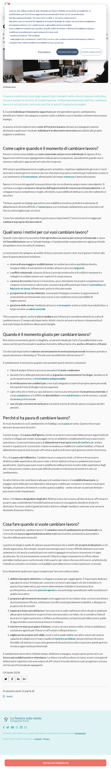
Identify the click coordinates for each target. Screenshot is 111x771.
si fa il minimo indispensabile (50, 378)
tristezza (69, 176)
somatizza (23, 395)
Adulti (9, 696)
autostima (96, 284)
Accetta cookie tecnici (91, 52)
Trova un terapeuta (56, 763)
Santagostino (80, 733)
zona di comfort (81, 442)
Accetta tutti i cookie (67, 52)
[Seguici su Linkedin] (21, 727)
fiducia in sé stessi (20, 288)
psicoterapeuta (47, 590)
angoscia (79, 267)
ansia (42, 206)
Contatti (37, 739)
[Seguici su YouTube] (12, 727)
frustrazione (30, 176)
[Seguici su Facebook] (4, 727)
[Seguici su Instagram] (17, 727)
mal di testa (72, 395)
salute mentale (36, 309)
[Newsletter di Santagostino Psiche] (25, 727)
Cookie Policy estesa (44, 39)
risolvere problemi (64, 638)
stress (16, 399)
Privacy (46, 739)
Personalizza (44, 52)
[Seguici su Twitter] (7, 727)
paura (67, 423)
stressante (64, 305)
